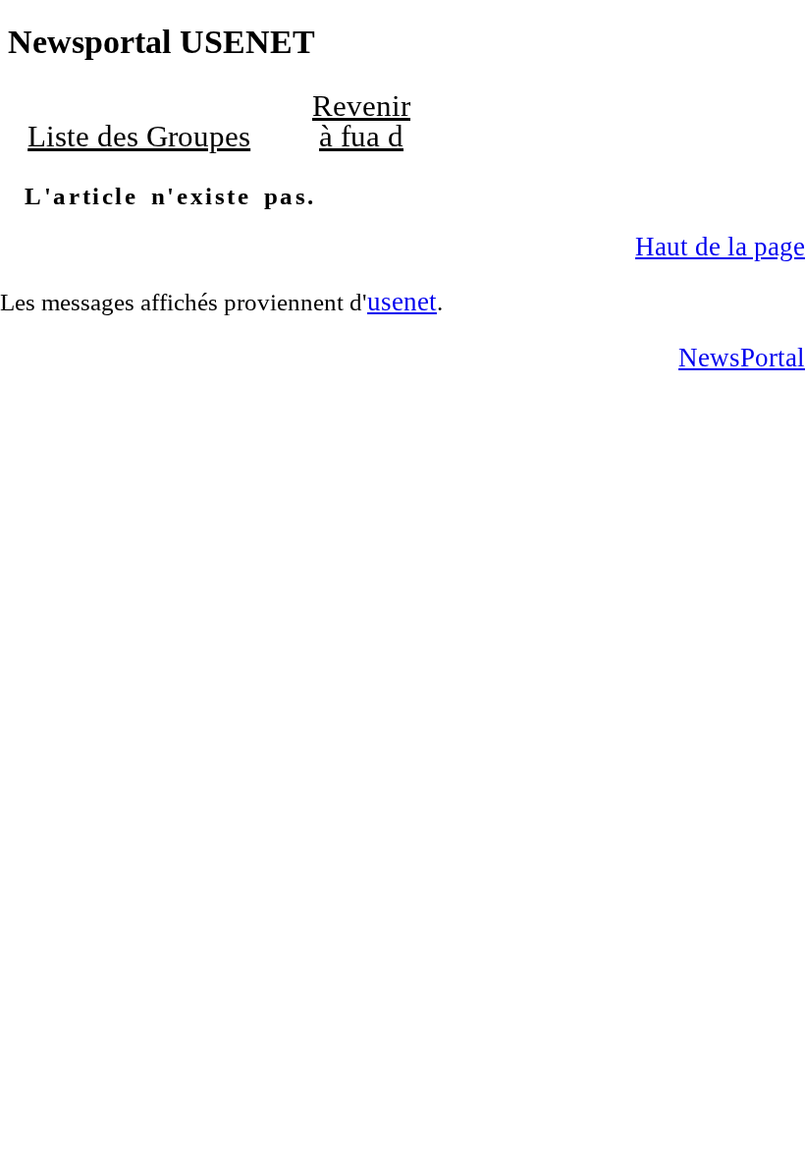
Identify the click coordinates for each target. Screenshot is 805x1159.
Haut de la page (720, 246)
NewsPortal (741, 357)
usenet (402, 301)
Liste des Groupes (138, 136)
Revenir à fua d (361, 121)
